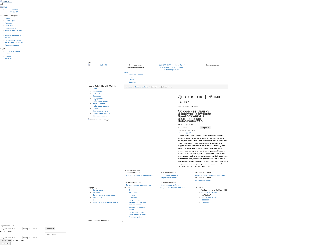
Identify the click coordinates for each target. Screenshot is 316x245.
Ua (1, 4)
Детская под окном (203, 180)
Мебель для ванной (13, 35)
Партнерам (97, 197)
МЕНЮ (126, 72)
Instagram (205, 202)
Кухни (7, 18)
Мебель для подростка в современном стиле (170, 176)
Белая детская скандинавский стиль (210, 175)
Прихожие (9, 25)
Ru (3, 4)
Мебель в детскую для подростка (139, 175)
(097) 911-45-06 (164, 65)
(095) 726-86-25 (11, 9)
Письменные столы (13, 40)
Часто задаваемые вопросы (104, 195)
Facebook (205, 199)
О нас (7, 53)
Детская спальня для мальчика (138, 185)
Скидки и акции (99, 190)
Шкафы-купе (10, 20)
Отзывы (8, 56)
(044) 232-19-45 (178, 65)
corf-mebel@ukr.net (171, 69)
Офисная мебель (12, 45)
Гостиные (9, 23)
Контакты (8, 58)
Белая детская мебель (169, 185)
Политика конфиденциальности (105, 202)
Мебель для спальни (13, 30)
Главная (129, 86)
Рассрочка (97, 192)
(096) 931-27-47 (11, 11)
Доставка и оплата (12, 51)
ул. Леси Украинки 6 (209, 192)
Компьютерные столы (14, 42)
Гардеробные (10, 28)
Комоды (8, 37)
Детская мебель (11, 32)
